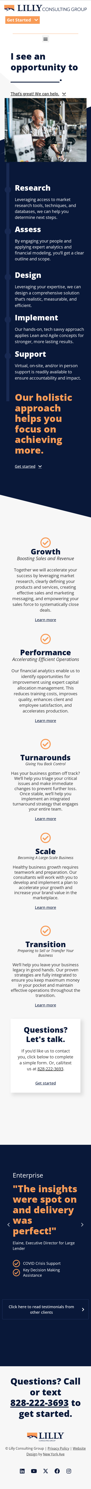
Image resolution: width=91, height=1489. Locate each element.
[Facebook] (57, 1471)
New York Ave (54, 1454)
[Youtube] (34, 1471)
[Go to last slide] (9, 1224)
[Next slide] (82, 1224)
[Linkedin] (22, 1471)
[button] (45, 38)
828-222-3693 (50, 1069)
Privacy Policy (58, 1448)
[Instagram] (68, 1471)
